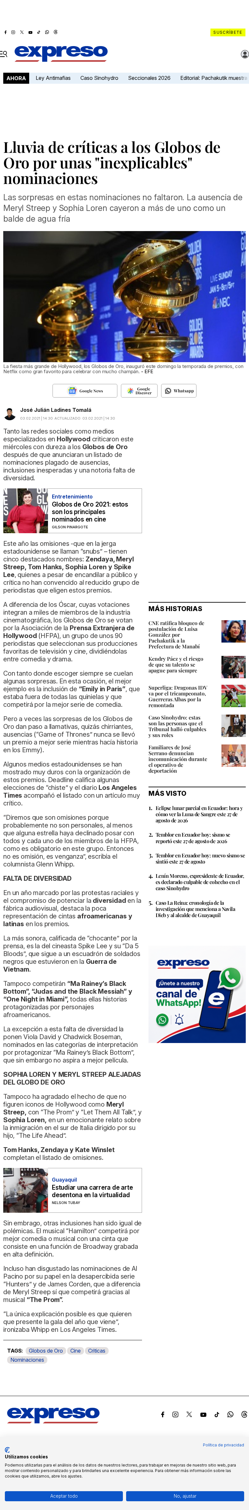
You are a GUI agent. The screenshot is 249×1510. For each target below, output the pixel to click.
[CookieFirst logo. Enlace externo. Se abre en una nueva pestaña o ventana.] (7, 1450)
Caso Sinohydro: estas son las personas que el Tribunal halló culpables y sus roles (177, 726)
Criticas (96, 1350)
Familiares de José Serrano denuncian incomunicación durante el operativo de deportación (177, 759)
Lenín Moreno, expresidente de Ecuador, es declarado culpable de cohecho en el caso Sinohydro (200, 881)
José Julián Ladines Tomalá (55, 409)
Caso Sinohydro (99, 78)
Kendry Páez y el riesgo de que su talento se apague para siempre (175, 664)
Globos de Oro (46, 1350)
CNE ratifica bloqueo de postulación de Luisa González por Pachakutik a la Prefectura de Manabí (176, 635)
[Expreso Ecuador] (53, 1421)
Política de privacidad (223, 1444)
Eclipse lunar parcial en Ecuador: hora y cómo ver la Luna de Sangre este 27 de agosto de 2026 (199, 814)
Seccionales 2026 (149, 78)
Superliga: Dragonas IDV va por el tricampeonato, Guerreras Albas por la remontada (177, 696)
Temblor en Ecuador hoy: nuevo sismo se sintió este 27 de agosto (200, 858)
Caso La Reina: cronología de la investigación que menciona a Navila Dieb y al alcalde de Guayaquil (195, 908)
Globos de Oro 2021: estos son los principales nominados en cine (90, 512)
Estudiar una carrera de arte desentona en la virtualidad (92, 1191)
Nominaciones (27, 1360)
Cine (75, 1350)
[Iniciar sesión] (245, 54)
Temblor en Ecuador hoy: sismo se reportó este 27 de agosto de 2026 (193, 837)
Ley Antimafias (53, 78)
